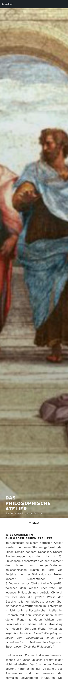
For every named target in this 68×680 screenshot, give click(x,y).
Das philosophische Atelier (28, 503)
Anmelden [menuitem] (7, 4)
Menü (35, 523)
